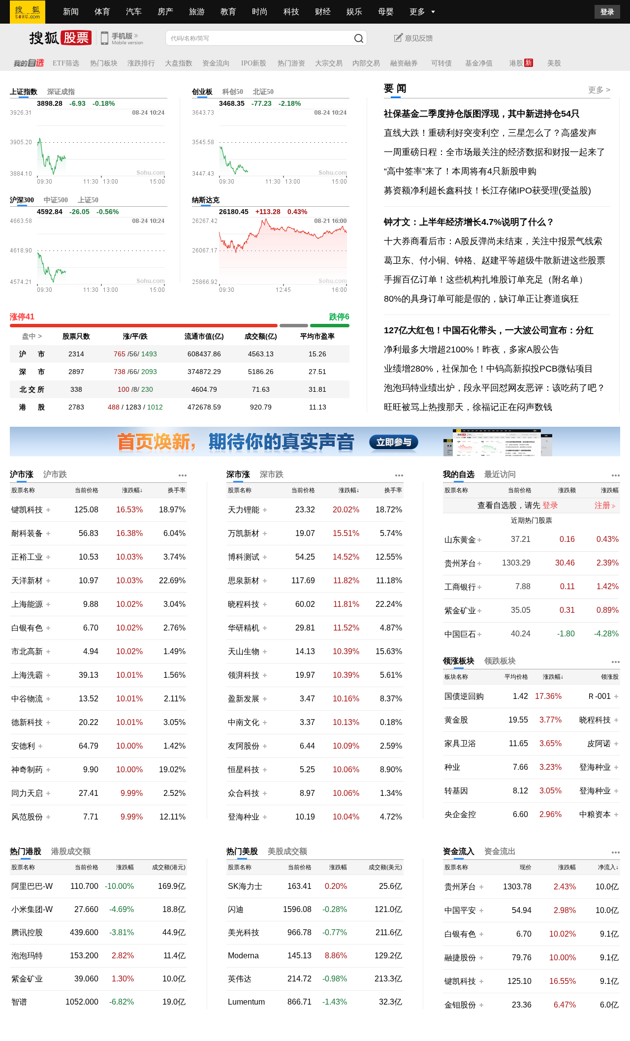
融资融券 (404, 63)
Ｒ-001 (600, 696)
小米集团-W (32, 910)
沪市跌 (55, 474)
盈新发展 (243, 698)
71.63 (261, 389)
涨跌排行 (141, 63)
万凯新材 (243, 533)
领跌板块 (500, 661)
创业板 (202, 91)
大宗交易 (329, 63)
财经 (323, 11)
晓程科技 (243, 604)
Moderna (243, 956)
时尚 (260, 11)
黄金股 (456, 720)
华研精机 (243, 628)
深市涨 (238, 474)
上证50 (88, 200)
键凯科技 (27, 509)
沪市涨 (21, 474)
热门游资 (291, 63)
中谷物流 (27, 698)
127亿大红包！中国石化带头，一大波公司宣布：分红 (489, 330)
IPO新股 (253, 63)
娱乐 (354, 11)
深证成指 (61, 91)
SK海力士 (245, 886)
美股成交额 (287, 851)
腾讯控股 (27, 933)
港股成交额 (71, 851)
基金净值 (479, 63)
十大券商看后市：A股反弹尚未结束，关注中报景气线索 (493, 241)
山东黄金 (460, 540)
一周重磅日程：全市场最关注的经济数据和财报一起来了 (494, 152)
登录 (607, 12)
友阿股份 (243, 746)
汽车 (134, 11)
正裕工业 (27, 557)
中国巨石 (460, 634)
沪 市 (32, 354)
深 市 (32, 372)
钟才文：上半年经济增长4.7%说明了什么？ (469, 222)
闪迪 (236, 910)
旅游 (197, 11)
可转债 (441, 63)
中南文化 (243, 722)
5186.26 (261, 372)
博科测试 (243, 557)
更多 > (599, 90)
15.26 (317, 354)
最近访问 (500, 474)
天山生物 (243, 651)
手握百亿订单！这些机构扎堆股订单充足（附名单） (486, 279)
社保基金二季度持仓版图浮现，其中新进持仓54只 (482, 114)
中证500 (56, 200)
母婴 (386, 11)
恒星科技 (243, 769)
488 (114, 407)
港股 (516, 63)
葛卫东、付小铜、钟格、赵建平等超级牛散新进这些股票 (494, 260)
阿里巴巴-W (32, 886)
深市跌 (272, 474)
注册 (602, 505)
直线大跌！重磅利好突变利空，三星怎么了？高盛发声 (490, 133)
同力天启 (27, 793)
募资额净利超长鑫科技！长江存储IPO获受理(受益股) (487, 190)
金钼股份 (460, 1005)
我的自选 (458, 474)
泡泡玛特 (27, 956)
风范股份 (27, 817)
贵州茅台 (460, 563)
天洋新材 (27, 580)
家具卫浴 (460, 744)
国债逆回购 (464, 696)
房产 (165, 11)
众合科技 (243, 793)
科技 (291, 11)
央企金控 (460, 815)
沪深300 (22, 200)
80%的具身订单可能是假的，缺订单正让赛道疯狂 (481, 299)
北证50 (263, 91)
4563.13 (261, 354)
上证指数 (23, 91)
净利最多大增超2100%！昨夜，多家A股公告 (471, 349)
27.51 (317, 372)
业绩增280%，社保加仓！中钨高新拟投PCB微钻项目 (488, 369)
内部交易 (366, 63)
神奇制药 (27, 769)
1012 (155, 407)
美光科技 (243, 933)
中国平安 (460, 910)
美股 (554, 63)
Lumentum (246, 1002)
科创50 (232, 91)
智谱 (19, 1002)
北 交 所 (32, 389)
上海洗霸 (27, 675)
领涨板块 (458, 661)
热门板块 (104, 63)
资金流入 (458, 851)
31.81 (317, 389)
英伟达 (240, 979)
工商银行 (460, 587)
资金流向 (216, 63)
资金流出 (500, 851)
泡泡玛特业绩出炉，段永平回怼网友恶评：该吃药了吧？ (494, 388)
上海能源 (27, 604)
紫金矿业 (460, 610)
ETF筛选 (66, 63)
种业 (452, 767)
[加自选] (48, 509)
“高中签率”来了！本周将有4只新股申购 (460, 171)
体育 (102, 11)
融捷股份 (460, 957)
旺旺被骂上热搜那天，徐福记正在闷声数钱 (468, 407)
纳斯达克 (206, 200)
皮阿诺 (600, 743)
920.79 (261, 407)
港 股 (32, 407)
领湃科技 (243, 675)
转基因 (456, 791)
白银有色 (27, 628)
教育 (228, 11)
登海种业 (243, 817)
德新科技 (27, 722)
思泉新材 (243, 580)
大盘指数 (178, 63)
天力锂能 (243, 509)
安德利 (23, 746)
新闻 (71, 11)
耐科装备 (27, 533)
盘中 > (32, 336)
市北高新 (27, 651)
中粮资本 (595, 814)
